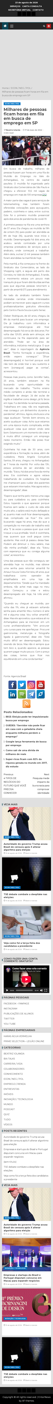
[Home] (5, 26)
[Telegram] (31, 694)
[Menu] (11, 26)
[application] (26, 979)
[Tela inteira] (45, 990)
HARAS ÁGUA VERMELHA (18, 1036)
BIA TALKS (9, 1058)
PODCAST (9, 1109)
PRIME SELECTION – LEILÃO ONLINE (24, 1041)
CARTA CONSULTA (32, 6)
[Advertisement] (26, 58)
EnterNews (44, 1397)
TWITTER (9, 1018)
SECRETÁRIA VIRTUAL (19, 10)
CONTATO (38, 10)
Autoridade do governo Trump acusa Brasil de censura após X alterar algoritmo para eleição (25, 847)
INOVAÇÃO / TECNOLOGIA (18, 1099)
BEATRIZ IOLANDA (14, 1053)
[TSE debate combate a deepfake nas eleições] (26, 874)
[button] (11, 26)
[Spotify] (22, 694)
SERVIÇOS (15, 6)
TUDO (7, 1119)
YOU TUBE (10, 1024)
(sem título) (10, 1162)
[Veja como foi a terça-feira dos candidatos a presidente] (26, 922)
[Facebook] (12, 685)
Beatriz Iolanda (13, 130)
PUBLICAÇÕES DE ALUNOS (19, 1013)
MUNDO (8, 1104)
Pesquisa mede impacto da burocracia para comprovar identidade (40, 783)
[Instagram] (31, 685)
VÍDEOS (8, 1124)
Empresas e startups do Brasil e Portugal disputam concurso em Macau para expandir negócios (26, 1153)
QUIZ (7, 1114)
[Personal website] (40, 694)
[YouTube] (40, 685)
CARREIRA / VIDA (13, 1063)
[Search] (44, 26)
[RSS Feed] (26, 703)
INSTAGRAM (10, 1008)
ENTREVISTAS (11, 1089)
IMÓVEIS (8, 1094)
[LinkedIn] (12, 694)
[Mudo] (41, 990)
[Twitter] (22, 685)
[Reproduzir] (7, 990)
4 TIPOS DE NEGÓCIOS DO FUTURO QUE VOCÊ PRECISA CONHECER (15, 783)
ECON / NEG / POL (12, 104)
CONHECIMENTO (13, 1074)
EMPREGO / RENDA (15, 1084)
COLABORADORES (14, 1069)
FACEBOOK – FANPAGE (16, 1003)
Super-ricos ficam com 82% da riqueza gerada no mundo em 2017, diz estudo (26, 763)
